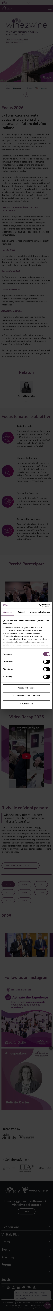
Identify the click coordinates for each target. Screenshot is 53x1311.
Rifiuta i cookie (26, 704)
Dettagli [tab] (21, 612)
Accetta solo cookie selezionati (26, 696)
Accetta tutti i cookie (26, 688)
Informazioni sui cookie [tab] (40, 612)
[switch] (46, 662)
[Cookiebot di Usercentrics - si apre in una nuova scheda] (39, 605)
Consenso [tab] (7, 612)
